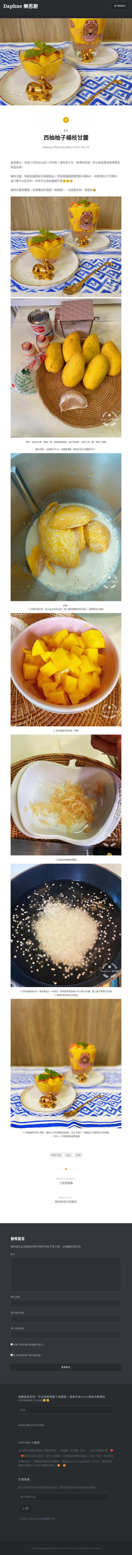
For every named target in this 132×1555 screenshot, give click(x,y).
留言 (14, 1254)
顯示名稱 (16, 1297)
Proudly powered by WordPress (48, 1548)
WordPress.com (92, 1548)
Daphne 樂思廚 (20, 6)
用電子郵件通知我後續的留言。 (29, 1344)
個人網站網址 (17, 1328)
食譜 (78, 1155)
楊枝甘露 (56, 1155)
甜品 (66, 130)
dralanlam (61, 147)
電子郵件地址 (18, 1312)
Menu (121, 5)
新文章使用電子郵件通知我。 (28, 1355)
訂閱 (25, 1508)
